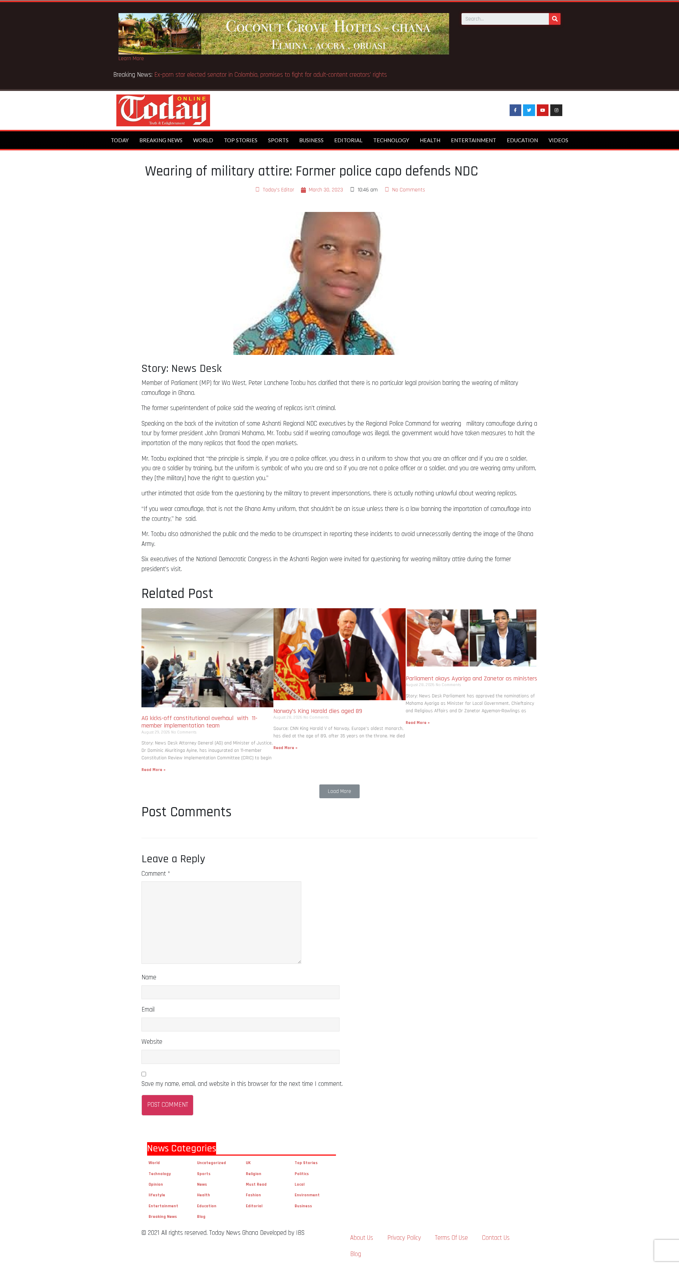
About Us (361, 1238)
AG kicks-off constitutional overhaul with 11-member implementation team (199, 722)
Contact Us (496, 1238)
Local (299, 1184)
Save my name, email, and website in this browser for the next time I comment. (242, 1084)
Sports (278, 140)
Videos (558, 140)
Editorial (348, 140)
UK (248, 1163)
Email (148, 1010)
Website (151, 1042)
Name (148, 977)
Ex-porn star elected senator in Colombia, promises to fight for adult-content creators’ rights (270, 75)
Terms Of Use (451, 1238)
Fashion (253, 1195)
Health (430, 140)
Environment (307, 1195)
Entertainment (473, 140)
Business (311, 140)
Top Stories (240, 140)
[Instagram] (556, 110)
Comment (155, 874)
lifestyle (157, 1195)
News (202, 1184)
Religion (253, 1173)
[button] (339, 791)
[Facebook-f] (516, 110)
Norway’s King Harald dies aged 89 (317, 711)
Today (120, 140)
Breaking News (160, 140)
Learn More (131, 58)
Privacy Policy (404, 1238)
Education (522, 140)
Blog (201, 1216)
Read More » (153, 769)
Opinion (156, 1184)
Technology (391, 140)
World (203, 140)
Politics (302, 1173)
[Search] (555, 19)
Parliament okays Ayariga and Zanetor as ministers (471, 678)
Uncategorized (211, 1163)
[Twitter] (529, 110)
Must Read (256, 1184)
